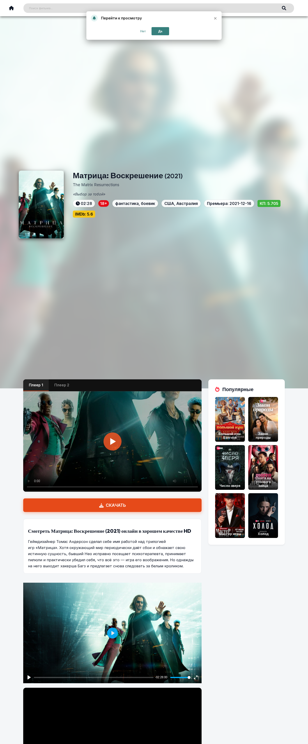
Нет (143, 31)
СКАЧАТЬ (116, 505)
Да (160, 31)
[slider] (180, 677)
